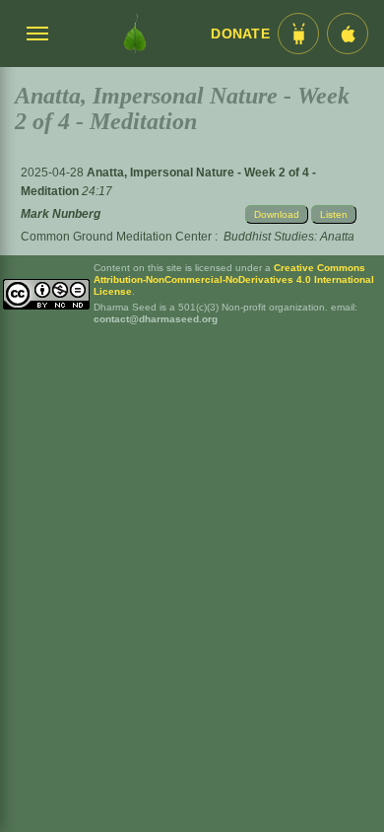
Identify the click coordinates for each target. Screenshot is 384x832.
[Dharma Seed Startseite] (135, 33)
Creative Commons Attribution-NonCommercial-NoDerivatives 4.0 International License (234, 279)
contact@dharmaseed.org (156, 318)
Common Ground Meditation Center (116, 236)
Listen (334, 214)
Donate (240, 34)
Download (276, 214)
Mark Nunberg (60, 214)
